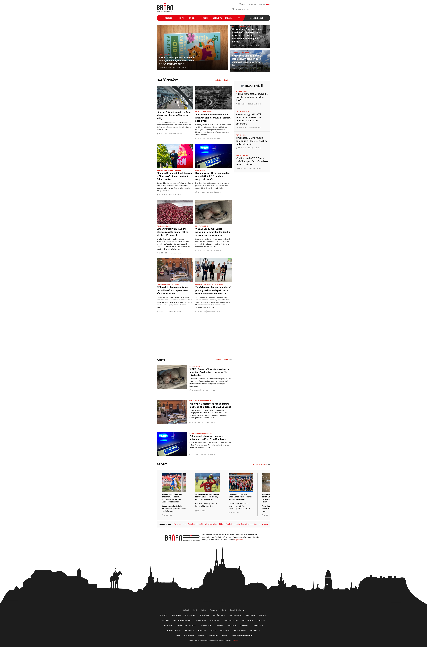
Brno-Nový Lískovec (231, 620)
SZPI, (161, 55)
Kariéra (224, 635)
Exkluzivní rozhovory (222, 18)
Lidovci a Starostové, (165, 170)
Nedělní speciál (256, 18)
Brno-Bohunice (215, 620)
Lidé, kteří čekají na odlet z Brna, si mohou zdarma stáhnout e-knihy (174, 115)
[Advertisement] (194, 335)
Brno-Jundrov (176, 615)
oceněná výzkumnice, (203, 284)
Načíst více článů (221, 80)
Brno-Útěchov (225, 630)
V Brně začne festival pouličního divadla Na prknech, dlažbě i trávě (252, 97)
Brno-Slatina (244, 625)
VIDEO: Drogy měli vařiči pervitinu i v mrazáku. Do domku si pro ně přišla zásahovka (212, 232)
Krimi (181, 18)
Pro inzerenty (213, 635)
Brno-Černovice (206, 625)
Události (168, 18)
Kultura (192, 18)
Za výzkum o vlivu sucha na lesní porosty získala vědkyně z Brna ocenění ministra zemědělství (213, 290)
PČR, (197, 170)
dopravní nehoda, (196, 433)
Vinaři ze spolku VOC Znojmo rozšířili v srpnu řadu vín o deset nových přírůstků (252, 161)
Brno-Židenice (255, 630)
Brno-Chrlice (232, 625)
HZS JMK (202, 170)
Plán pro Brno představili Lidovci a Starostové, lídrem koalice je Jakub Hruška (174, 176)
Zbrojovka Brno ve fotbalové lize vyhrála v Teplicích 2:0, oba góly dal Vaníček (207, 496)
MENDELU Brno (166, 226)
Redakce (201, 635)
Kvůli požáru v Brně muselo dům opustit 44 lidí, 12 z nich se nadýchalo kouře (212, 176)
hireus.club (235, 640)
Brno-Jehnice (189, 630)
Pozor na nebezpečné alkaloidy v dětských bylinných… (195, 524)
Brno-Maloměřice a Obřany (182, 620)
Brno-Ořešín (261, 620)
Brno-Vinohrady (190, 615)
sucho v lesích (217, 284)
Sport (204, 18)
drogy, (198, 226)
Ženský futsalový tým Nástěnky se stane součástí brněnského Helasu (240, 496)
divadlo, (239, 91)
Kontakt (177, 635)
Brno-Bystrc (168, 625)
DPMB (247, 53)
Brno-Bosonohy (247, 620)
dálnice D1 (207, 433)
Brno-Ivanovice (258, 625)
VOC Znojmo (244, 155)
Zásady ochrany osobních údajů (242, 635)
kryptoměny (175, 284)
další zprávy (167, 80)
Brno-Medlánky (201, 620)
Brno (245, 91)
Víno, (238, 155)
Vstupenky (213, 610)
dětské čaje (167, 55)
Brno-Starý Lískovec (174, 630)
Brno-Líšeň (165, 620)
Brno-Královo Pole (240, 630)
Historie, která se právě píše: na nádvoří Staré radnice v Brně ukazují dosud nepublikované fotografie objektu (247, 35)
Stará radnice (244, 26)
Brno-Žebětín (250, 615)
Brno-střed (163, 615)
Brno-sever (219, 625)
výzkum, (198, 112)
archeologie (207, 112)
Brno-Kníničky (204, 615)
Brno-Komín (263, 615)
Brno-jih (213, 630)
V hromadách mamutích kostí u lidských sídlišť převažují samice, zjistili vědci (213, 117)
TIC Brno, (235, 26)
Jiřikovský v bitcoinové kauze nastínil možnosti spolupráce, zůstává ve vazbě (172, 290)
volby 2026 (177, 170)
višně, (159, 226)
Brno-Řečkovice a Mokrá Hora (186, 625)
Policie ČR (204, 226)
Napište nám (238, 540)
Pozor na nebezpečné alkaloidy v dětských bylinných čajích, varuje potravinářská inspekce (176, 60)
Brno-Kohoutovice (236, 615)
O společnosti (189, 635)
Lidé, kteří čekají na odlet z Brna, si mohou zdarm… (239, 524)
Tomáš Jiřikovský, (164, 284)
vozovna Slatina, (238, 53)
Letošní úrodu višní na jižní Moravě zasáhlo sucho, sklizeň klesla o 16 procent (173, 232)
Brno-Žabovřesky (219, 615)
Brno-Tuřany (202, 630)
